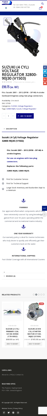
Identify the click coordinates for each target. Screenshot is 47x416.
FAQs (12, 377)
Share (45, 64)
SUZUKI (14, 106)
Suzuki (19, 109)
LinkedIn (45, 75)
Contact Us (19, 377)
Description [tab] (11, 129)
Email (45, 83)
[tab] (23, 271)
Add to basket (26, 116)
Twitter (45, 71)
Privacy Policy (17, 411)
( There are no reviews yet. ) (24, 82)
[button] (33, 294)
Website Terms (7, 411)
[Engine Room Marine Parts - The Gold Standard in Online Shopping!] (7, 3)
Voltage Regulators (25, 106)
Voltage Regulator (29, 109)
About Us (5, 377)
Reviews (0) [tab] (10, 276)
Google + (45, 79)
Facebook (45, 67)
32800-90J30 (10, 109)
